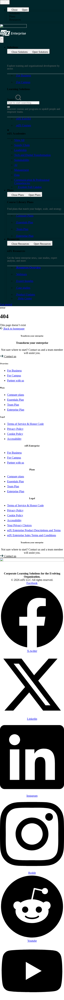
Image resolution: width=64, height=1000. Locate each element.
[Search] (8, 106)
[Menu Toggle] (5, 2)
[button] (35, 13)
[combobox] (23, 102)
